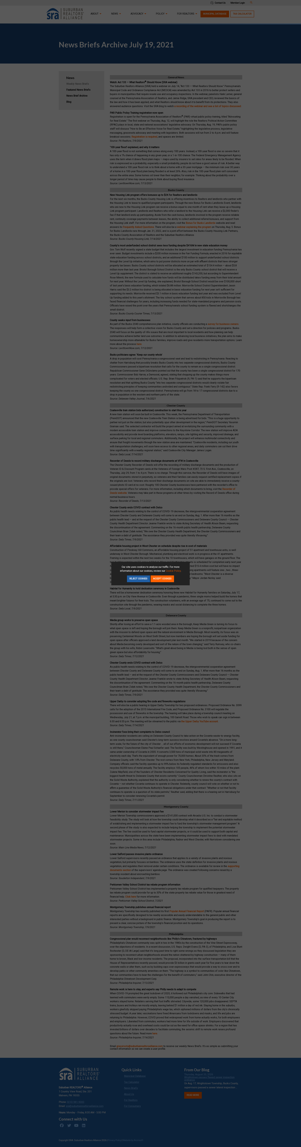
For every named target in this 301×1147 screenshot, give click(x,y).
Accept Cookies (162, 578)
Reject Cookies (138, 578)
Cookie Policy (173, 570)
